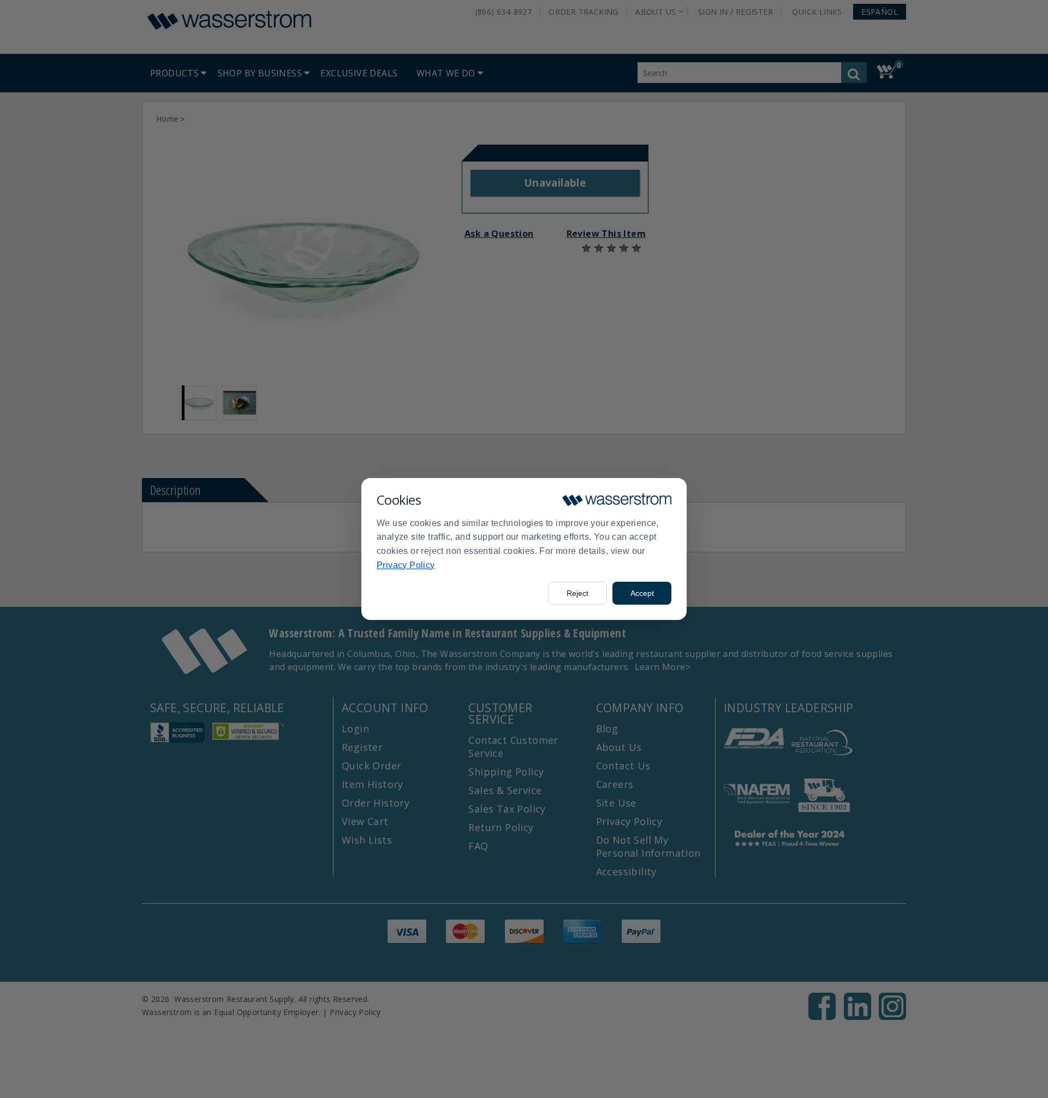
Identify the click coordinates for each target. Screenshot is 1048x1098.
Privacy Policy (406, 565)
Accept (642, 593)
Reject (577, 593)
